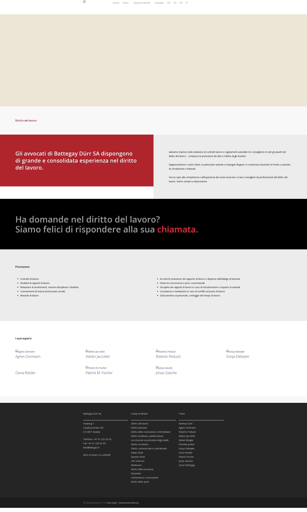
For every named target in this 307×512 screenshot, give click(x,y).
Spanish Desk (138, 456)
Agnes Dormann (27, 356)
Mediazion (136, 465)
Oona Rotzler (25, 372)
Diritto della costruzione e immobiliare (150, 431)
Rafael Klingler (186, 440)
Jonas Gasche (166, 372)
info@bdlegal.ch (91, 447)
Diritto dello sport (140, 481)
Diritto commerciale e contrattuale (149, 448)
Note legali (112, 502)
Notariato (136, 473)
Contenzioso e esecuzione (144, 477)
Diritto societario (139, 444)
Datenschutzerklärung (129, 502)
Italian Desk (137, 452)
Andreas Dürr (186, 423)
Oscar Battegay (187, 465)
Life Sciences (137, 460)
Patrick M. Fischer (99, 372)
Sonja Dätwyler (237, 356)
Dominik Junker (186, 444)
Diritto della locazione (142, 469)
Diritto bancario (139, 427)
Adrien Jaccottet (98, 356)
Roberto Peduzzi (168, 356)
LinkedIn (106, 454)
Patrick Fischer (186, 456)
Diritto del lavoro (139, 423)
